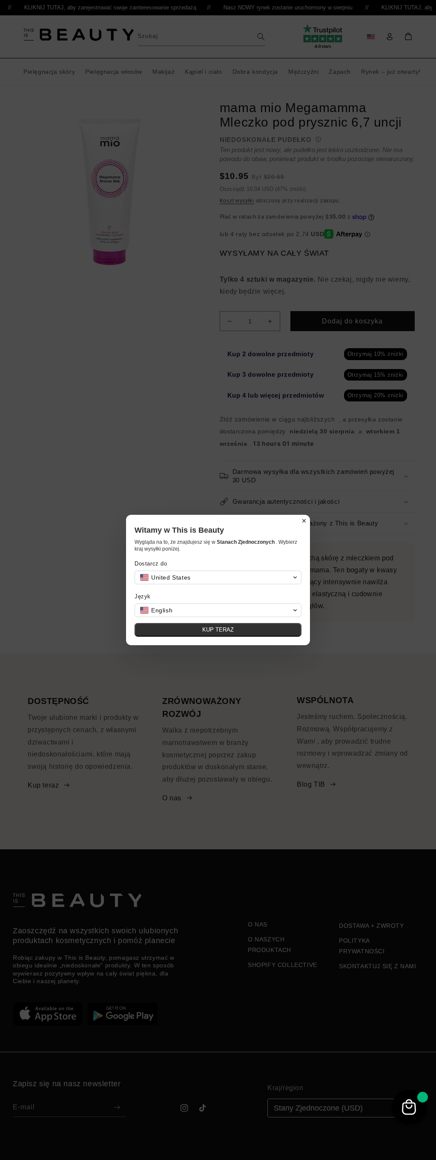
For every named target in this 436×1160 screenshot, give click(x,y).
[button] (218, 577)
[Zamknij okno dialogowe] (304, 521)
